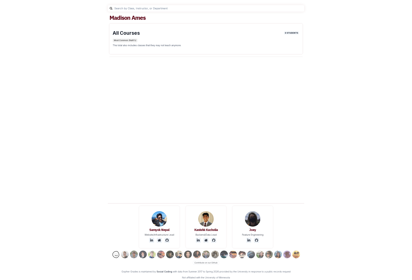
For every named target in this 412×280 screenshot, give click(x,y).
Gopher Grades (130, 271)
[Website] (159, 240)
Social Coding (164, 271)
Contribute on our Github (206, 263)
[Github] (167, 240)
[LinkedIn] (151, 240)
